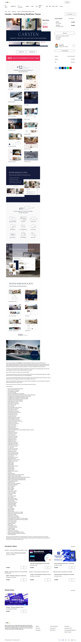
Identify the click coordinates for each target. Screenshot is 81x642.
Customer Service (68, 628)
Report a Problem (67, 632)
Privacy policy (52, 628)
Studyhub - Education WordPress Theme (14, 607)
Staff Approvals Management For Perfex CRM (39, 563)
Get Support (38, 630)
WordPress (14, 11)
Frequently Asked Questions (70, 630)
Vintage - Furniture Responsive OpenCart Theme (40, 574)
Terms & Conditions (54, 626)
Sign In (67, 2)
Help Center (8, 378)
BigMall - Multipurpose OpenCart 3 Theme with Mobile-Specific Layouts (16, 575)
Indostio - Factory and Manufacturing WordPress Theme (16, 552)
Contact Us (38, 628)
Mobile (61, 565)
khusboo (8, 554)
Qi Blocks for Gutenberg (36, 368)
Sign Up (73, 2)
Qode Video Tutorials (16, 381)
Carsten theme (30, 374)
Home (6, 11)
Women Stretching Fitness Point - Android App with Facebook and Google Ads (64, 563)
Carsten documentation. (24, 372)
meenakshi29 (9, 608)
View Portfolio (65, 50)
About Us (37, 626)
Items (9, 11)
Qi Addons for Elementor (24, 368)
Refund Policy (52, 630)
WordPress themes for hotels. (30, 384)
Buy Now (65, 33)
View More (73, 546)
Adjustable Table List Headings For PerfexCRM (64, 574)
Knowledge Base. (28, 375)
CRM (36, 565)
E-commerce (13, 577)
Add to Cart (65, 29)
